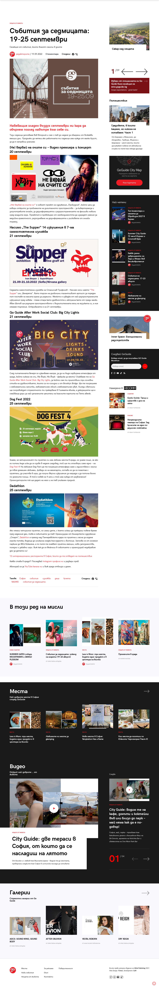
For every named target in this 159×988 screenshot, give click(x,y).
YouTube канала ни (33, 566)
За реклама (48, 968)
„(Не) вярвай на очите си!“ (23, 205)
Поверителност (66, 968)
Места (24, 968)
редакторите (22, 54)
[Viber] (76, 54)
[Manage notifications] (154, 983)
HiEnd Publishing (139, 968)
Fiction (120, 971)
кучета (67, 578)
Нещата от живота (16, 23)
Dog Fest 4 (14, 467)
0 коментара (52, 54)
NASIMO (15, 582)
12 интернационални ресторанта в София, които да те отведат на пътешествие (51, 556)
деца (57, 578)
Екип (46, 973)
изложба (47, 578)
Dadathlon (25, 537)
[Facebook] (73, 54)
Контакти (48, 977)
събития (34, 578)
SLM (134, 971)
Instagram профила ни (53, 561)
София (22, 578)
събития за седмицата (34, 582)
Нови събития (27, 973)
